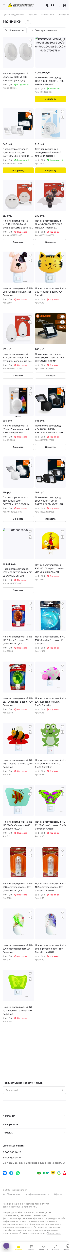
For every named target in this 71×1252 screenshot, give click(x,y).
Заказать (18, 242)
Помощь (8, 1132)
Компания (9, 1115)
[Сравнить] (30, 45)
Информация (10, 1124)
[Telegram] (11, 1173)
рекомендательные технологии (19, 1206)
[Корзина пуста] (64, 5)
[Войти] (58, 5)
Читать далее (54, 1233)
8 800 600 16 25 (12, 1152)
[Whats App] (18, 1173)
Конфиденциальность (37, 1194)
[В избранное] (30, 40)
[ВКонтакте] (5, 1173)
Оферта (58, 1194)
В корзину (50, 98)
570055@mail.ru (12, 1157)
